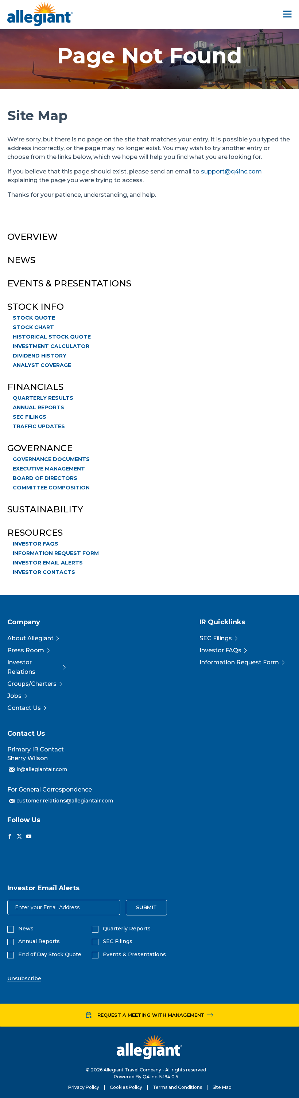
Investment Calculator (51, 346)
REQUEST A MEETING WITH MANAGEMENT (151, 1015)
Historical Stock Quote (52, 336)
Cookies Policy (126, 1087)
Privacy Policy (83, 1087)
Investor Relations (21, 667)
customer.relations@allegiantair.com (64, 800)
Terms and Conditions (177, 1087)
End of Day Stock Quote (49, 954)
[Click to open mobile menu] (287, 15)
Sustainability (45, 509)
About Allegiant (30, 638)
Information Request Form (56, 553)
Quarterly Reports (127, 928)
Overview (32, 237)
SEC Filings (29, 416)
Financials (35, 387)
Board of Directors (45, 478)
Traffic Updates (39, 426)
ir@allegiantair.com (41, 769)
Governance (40, 448)
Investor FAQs (35, 543)
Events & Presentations (69, 283)
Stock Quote (34, 317)
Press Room (25, 650)
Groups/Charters (32, 683)
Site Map (222, 1087)
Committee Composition (51, 487)
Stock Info (35, 306)
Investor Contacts (44, 572)
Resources (35, 532)
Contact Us (24, 707)
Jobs (14, 695)
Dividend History (39, 355)
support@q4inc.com (231, 171)
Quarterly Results (43, 397)
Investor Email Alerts (48, 562)
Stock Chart (33, 327)
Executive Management (49, 468)
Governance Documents (51, 459)
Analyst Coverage (42, 365)
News (21, 260)
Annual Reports (38, 407)
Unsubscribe (24, 978)
